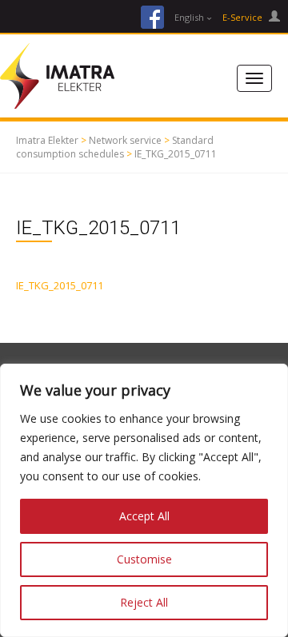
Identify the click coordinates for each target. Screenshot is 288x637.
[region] (144, 500)
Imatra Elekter (47, 140)
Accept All (144, 516)
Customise (144, 559)
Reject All (144, 602)
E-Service (243, 17)
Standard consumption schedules (115, 147)
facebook (152, 17)
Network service (125, 140)
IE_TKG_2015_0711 (175, 154)
